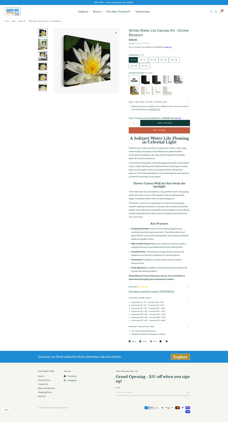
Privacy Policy (44, 380)
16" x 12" (143, 60)
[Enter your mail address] (187, 392)
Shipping (131, 43)
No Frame (134, 80)
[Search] (211, 11)
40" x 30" (174, 60)
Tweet (144, 341)
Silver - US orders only (177, 80)
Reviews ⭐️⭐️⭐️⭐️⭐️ (138, 287)
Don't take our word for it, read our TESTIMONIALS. (152, 291)
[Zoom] (116, 33)
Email (118, 388)
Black (145, 80)
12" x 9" (133, 60)
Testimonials (142, 11)
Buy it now (159, 130)
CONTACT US (154, 109)
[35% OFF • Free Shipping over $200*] (114, 2)
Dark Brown (156, 80)
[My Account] (216, 11)
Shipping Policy (45, 392)
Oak (167, 91)
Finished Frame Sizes (140, 298)
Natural (145, 91)
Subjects (83, 11)
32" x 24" (164, 60)
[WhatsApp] (161, 341)
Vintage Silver (156, 91)
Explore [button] (180, 357)
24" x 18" (153, 60)
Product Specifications (141, 326)
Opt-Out (42, 396)
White (167, 80)
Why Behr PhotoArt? (118, 11)
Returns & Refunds (46, 388)
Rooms (97, 11)
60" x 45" (145, 66)
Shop (14, 21)
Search (41, 376)
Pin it (155, 341)
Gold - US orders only (134, 91)
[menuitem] (83, 11)
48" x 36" (134, 66)
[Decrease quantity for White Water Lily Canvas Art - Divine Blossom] (130, 123)
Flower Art (22, 21)
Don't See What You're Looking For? (148, 102)
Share (134, 341)
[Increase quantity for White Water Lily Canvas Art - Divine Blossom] (137, 123)
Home (7, 21)
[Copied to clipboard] (167, 341)
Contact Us (43, 384)
